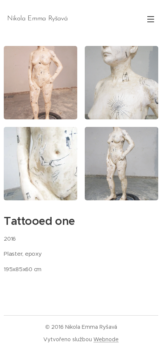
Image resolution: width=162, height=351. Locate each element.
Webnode (106, 339)
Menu (150, 18)
